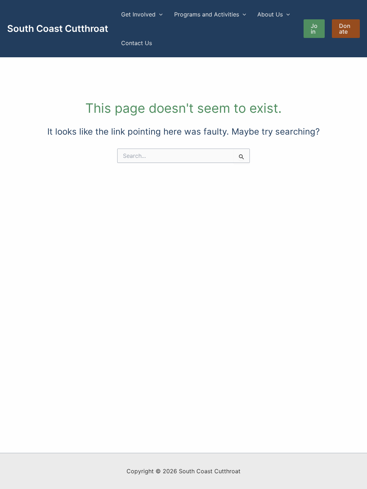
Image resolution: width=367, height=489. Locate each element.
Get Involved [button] (138, 14)
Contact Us (136, 43)
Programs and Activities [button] (206, 14)
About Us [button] (270, 14)
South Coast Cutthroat (57, 28)
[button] (159, 14)
